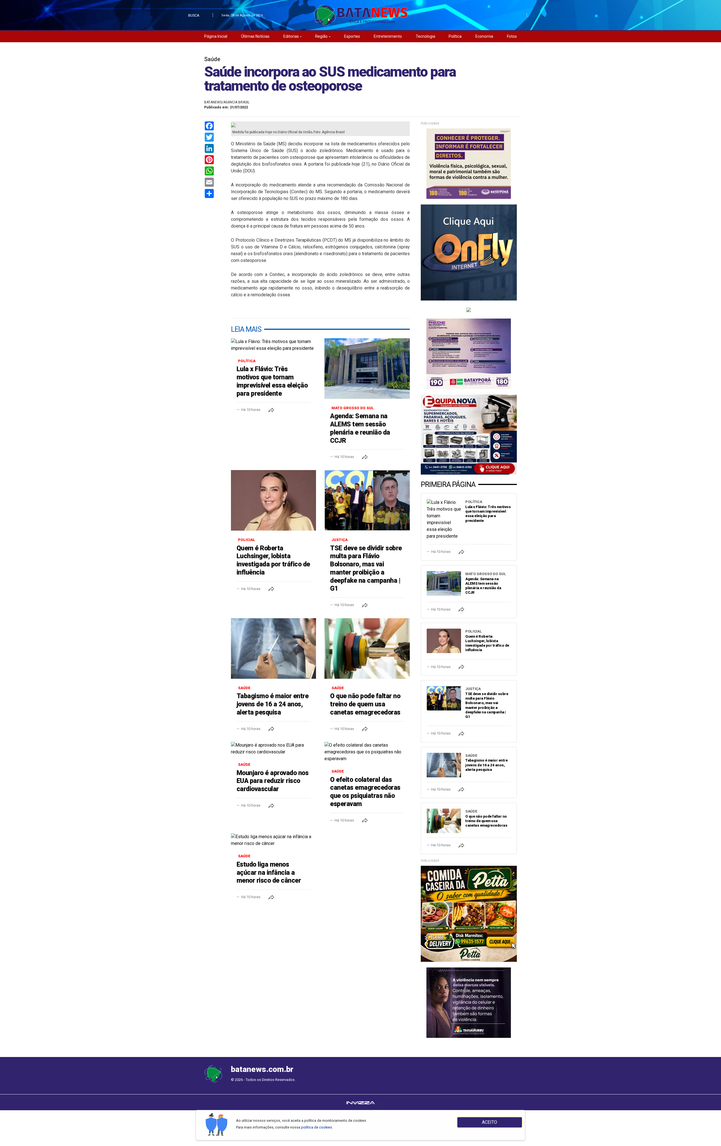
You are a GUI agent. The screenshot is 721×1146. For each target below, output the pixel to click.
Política (455, 36)
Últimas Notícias (255, 36)
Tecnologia (425, 36)
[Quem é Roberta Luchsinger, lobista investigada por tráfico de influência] (273, 500)
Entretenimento (388, 36)
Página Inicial (215, 36)
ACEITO (489, 1122)
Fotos (512, 36)
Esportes (352, 36)
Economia (484, 36)
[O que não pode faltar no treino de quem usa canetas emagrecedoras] (367, 648)
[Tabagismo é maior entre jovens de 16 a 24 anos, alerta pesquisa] (273, 648)
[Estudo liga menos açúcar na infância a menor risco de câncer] (273, 840)
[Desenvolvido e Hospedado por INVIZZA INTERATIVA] (360, 1102)
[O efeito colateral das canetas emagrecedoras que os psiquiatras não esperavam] (367, 752)
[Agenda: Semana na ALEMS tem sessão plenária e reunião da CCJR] (367, 368)
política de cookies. (317, 1127)
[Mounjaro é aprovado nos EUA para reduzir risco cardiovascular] (273, 748)
